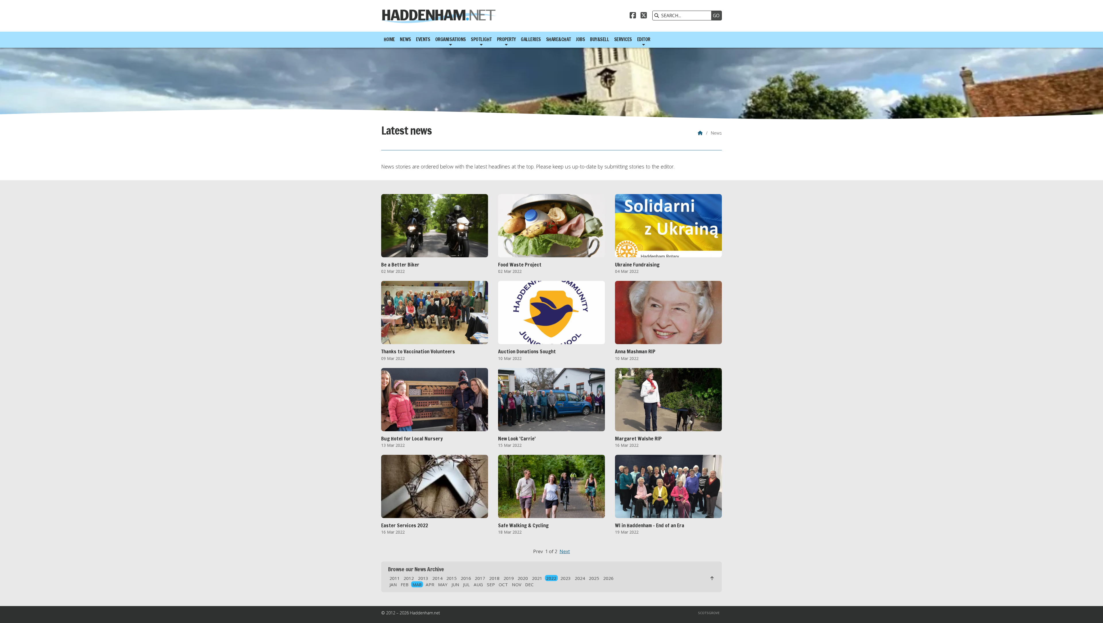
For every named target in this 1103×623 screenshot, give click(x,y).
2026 (608, 578)
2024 (580, 578)
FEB (404, 584)
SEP (491, 584)
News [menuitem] (405, 39)
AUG (478, 584)
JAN (393, 584)
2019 (509, 578)
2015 (451, 578)
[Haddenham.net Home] (438, 16)
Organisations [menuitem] (450, 39)
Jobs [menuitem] (580, 39)
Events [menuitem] (423, 39)
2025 (594, 578)
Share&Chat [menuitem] (558, 39)
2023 (565, 578)
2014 (437, 578)
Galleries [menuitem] (531, 39)
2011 (394, 578)
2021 (537, 578)
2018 (494, 578)
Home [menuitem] (389, 39)
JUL (466, 584)
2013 (423, 578)
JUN (455, 584)
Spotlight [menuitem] (481, 39)
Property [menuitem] (506, 39)
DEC (529, 584)
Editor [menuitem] (643, 39)
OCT (503, 584)
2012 (409, 578)
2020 (523, 578)
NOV (516, 584)
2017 (480, 578)
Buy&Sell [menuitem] (599, 39)
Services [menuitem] (623, 39)
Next (565, 551)
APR (430, 584)
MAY (443, 584)
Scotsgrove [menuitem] (709, 613)
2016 (466, 578)
